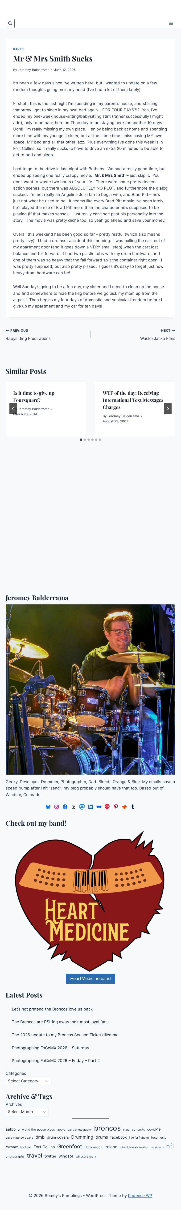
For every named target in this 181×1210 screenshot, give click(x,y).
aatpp (11, 1129)
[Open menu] (171, 23)
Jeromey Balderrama (33, 70)
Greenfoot (69, 1146)
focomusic (158, 1137)
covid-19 (154, 1129)
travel (34, 1155)
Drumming (82, 1137)
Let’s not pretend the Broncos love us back (52, 1009)
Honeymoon (93, 1147)
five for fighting (139, 1137)
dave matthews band (19, 1137)
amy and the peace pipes (36, 1129)
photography (15, 1156)
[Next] (168, 408)
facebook (118, 1137)
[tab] (81, 439)
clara (126, 1129)
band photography (80, 1129)
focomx (12, 1147)
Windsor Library (86, 1156)
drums (102, 1137)
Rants (18, 49)
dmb (40, 1137)
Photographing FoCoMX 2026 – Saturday (50, 1047)
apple (61, 1129)
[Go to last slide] (13, 408)
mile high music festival (134, 1147)
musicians (157, 1147)
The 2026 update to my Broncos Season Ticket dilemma (65, 1034)
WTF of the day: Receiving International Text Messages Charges (133, 400)
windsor (66, 1156)
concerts (138, 1129)
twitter (50, 1156)
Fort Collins (44, 1147)
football (25, 1147)
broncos (107, 1128)
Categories (16, 1073)
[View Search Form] (10, 23)
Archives (14, 1104)
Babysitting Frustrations (28, 335)
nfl (170, 1146)
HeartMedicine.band (90, 978)
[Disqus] (90, 526)
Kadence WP (140, 1195)
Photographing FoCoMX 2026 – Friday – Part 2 (56, 1060)
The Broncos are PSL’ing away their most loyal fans (60, 1021)
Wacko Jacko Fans (157, 335)
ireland (111, 1146)
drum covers (58, 1137)
